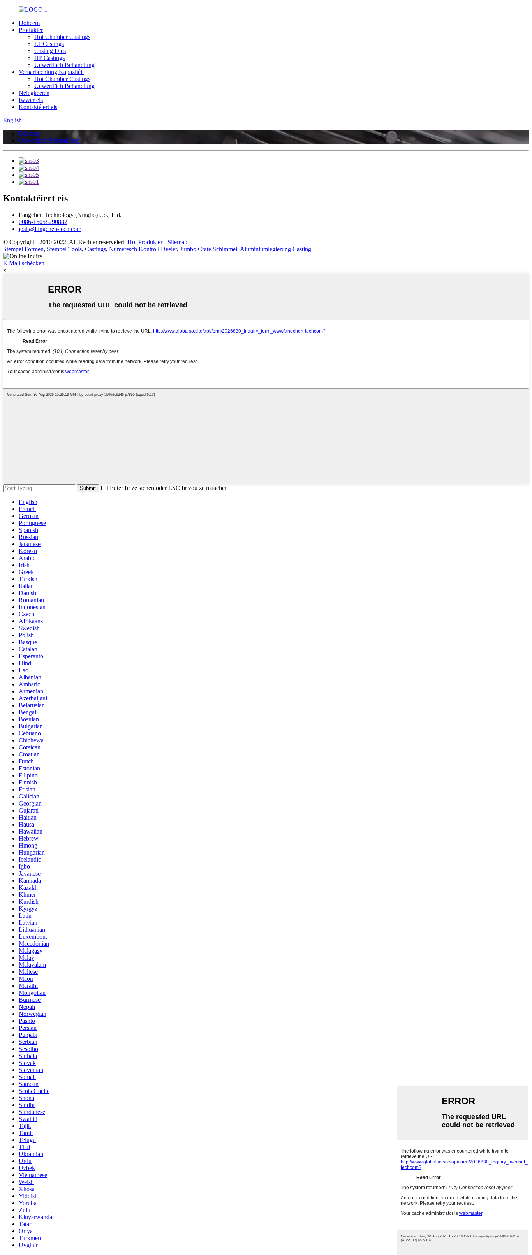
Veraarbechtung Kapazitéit (51, 72)
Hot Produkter (144, 242)
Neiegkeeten (34, 93)
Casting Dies (50, 51)
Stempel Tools (64, 249)
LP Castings (49, 44)
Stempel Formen (23, 249)
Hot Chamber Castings (62, 36)
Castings (95, 249)
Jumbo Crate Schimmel (208, 249)
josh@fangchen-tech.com (50, 229)
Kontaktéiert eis (38, 107)
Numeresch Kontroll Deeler (143, 249)
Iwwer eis (31, 100)
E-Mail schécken (23, 263)
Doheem (29, 22)
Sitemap (177, 242)
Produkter (31, 29)
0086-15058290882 (43, 222)
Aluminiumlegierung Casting (275, 249)
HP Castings (49, 58)
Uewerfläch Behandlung (64, 65)
